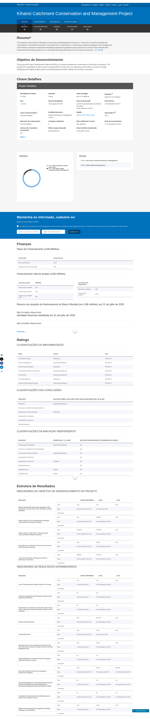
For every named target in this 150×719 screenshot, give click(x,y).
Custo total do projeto (29, 112)
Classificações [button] (72, 27)
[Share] (1, 363)
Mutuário (109, 94)
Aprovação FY (110, 112)
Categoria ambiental (56, 121)
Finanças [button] (57, 27)
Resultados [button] (87, 27)
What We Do (20, 5)
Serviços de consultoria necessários (28, 129)
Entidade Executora (55, 112)
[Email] (1, 355)
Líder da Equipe (82, 93)
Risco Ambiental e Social (85, 121)
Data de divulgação (55, 101)
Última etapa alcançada (57, 128)
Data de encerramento (113, 121)
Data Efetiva (109, 101)
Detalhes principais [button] (40, 27)
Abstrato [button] (24, 27)
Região (79, 112)
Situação (51, 93)
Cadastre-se (74, 232)
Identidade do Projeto (28, 93)
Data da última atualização (87, 128)
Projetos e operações (32, 5)
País (21, 101)
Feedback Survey (141, 711)
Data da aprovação (84, 101)
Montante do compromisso (30, 121)
